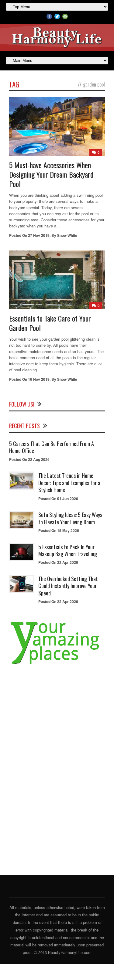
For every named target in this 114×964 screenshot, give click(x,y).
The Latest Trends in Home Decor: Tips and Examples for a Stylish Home (69, 483)
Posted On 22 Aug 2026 (29, 459)
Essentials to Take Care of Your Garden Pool (50, 323)
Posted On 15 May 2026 (58, 530)
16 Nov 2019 (39, 379)
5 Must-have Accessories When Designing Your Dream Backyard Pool (51, 174)
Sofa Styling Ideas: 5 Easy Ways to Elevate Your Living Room (70, 518)
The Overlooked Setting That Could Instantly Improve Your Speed (68, 586)
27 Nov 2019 (39, 235)
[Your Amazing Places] (57, 664)
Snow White (67, 235)
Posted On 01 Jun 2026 (58, 498)
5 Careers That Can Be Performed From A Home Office (51, 447)
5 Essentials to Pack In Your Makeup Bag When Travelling (67, 550)
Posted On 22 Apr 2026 (58, 562)
